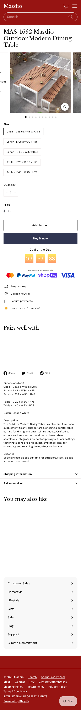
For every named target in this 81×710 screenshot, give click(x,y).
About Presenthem (53, 677)
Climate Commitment (53, 681)
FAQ (32, 681)
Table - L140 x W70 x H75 (22, 172)
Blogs (7, 681)
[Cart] (66, 6)
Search (32, 677)
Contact (20, 681)
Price (7, 204)
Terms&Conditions (16, 691)
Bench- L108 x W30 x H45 (22, 141)
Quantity (10, 185)
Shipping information (18, 474)
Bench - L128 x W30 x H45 (22, 152)
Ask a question (14, 483)
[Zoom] (65, 107)
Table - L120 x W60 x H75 (22, 162)
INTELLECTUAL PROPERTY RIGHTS (25, 696)
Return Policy (35, 686)
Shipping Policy (13, 686)
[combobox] (40, 16)
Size (6, 124)
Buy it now (40, 238)
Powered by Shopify (16, 701)
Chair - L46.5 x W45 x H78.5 (23, 131)
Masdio (13, 6)
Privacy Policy (57, 686)
